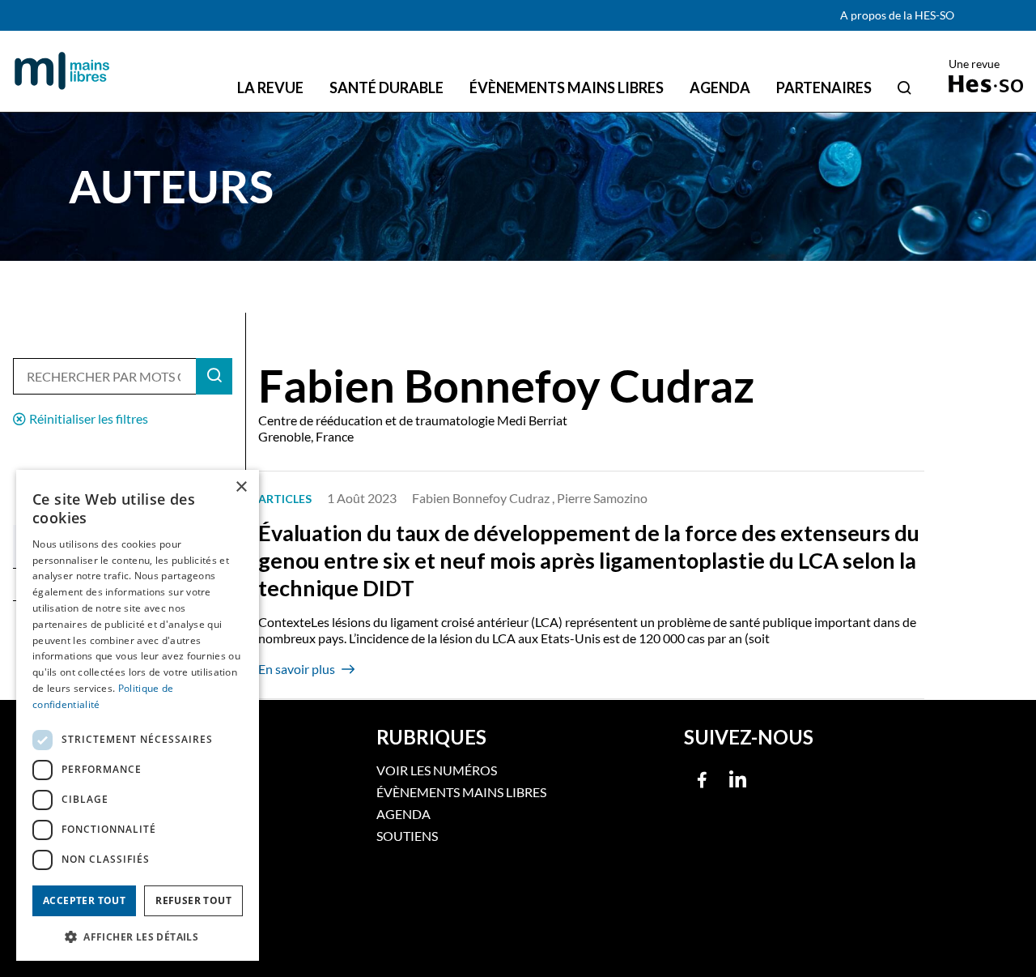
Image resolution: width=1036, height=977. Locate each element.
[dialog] (137, 715)
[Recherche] (904, 87)
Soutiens (407, 835)
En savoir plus (296, 668)
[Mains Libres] (62, 71)
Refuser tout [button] (193, 900)
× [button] (241, 487)
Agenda (403, 813)
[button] (137, 936)
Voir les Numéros (436, 770)
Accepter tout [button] (84, 900)
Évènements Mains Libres (461, 792)
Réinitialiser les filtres (88, 418)
